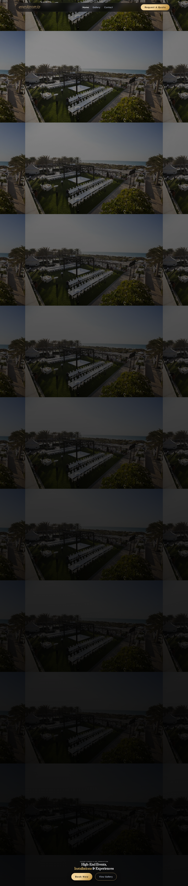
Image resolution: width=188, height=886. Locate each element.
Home (85, 7)
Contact (108, 7)
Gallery (96, 7)
